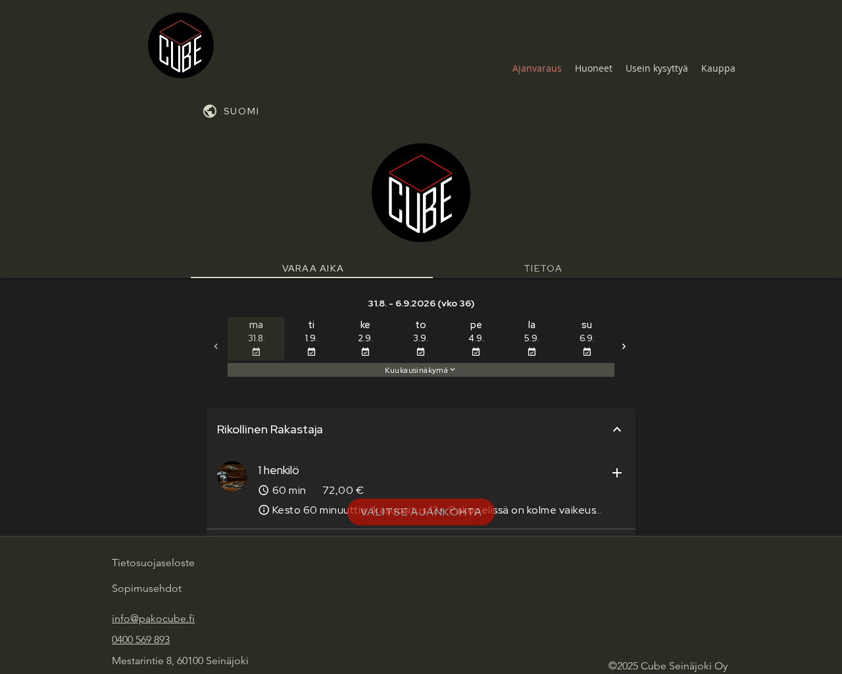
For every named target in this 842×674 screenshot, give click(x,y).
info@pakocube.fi (153, 618)
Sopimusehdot (147, 588)
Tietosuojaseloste (153, 562)
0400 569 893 (141, 639)
